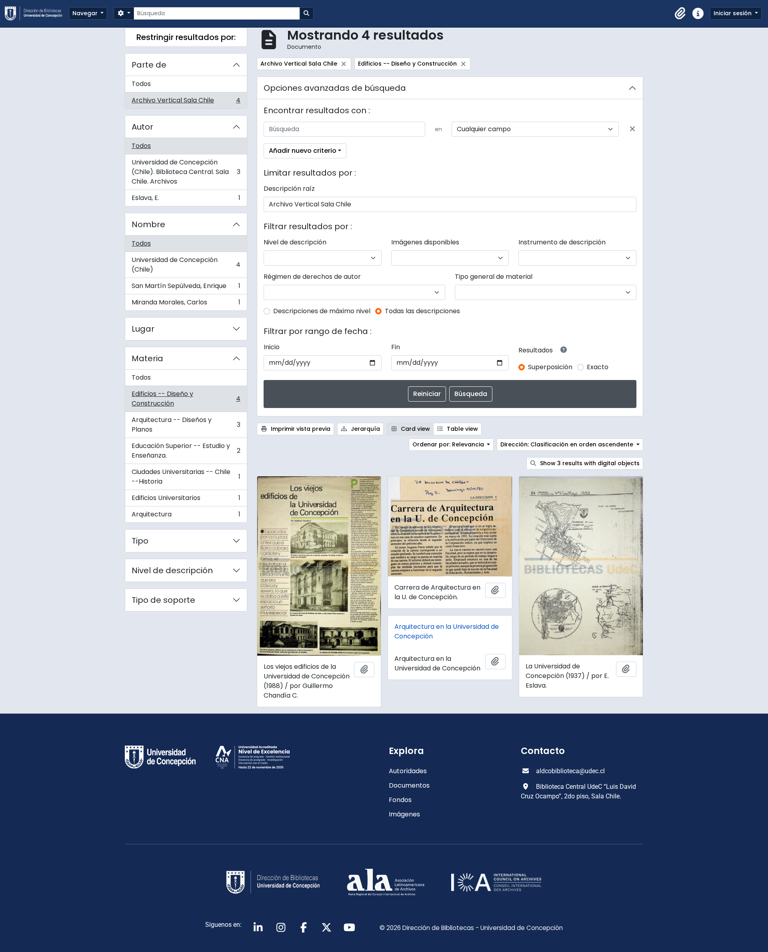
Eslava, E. (185, 199)
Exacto (597, 367)
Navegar (85, 13)
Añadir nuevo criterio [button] (302, 150)
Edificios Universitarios (185, 499)
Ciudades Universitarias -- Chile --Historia (185, 476)
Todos (141, 83)
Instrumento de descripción (562, 242)
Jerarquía (364, 429)
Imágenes (404, 814)
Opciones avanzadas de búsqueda (335, 88)
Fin (395, 347)
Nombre (148, 224)
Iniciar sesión (733, 13)
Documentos (409, 785)
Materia (147, 358)
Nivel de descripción (172, 570)
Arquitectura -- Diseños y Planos (185, 424)
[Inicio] (37, 13)
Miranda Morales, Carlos (185, 304)
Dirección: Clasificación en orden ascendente (567, 444)
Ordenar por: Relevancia (449, 444)
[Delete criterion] (632, 129)
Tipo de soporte (163, 600)
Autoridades (408, 771)
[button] (680, 13)
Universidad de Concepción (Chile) (185, 264)
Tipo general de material (493, 276)
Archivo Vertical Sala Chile (185, 102)
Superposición (550, 367)
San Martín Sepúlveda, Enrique (185, 287)
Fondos (400, 799)
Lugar (143, 328)
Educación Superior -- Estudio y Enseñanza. (185, 450)
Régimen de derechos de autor (312, 276)
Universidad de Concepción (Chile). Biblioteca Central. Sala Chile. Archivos (185, 172)
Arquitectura (185, 516)
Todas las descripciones (422, 311)
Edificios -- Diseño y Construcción (185, 398)
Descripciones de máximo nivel (321, 311)
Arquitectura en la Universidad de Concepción (446, 631)
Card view (414, 429)
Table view (461, 429)
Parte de (149, 64)
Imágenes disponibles (425, 242)
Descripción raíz (289, 188)
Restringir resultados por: (186, 37)
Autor (142, 126)
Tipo (140, 540)
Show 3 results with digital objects (589, 463)
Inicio (272, 347)
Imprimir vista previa (299, 429)
